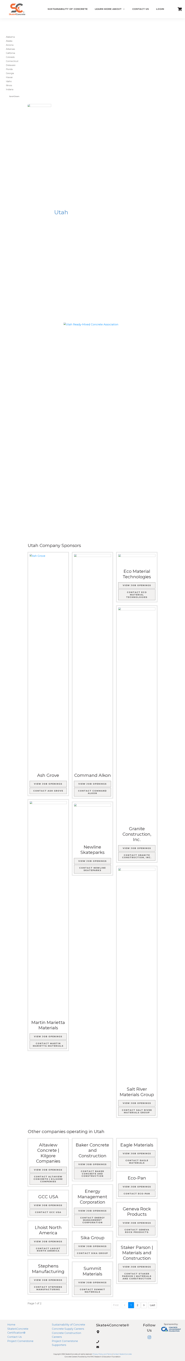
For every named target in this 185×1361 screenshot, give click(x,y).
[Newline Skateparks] (92, 823)
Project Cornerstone (20, 1341)
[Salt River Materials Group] (136, 976)
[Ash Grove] (48, 662)
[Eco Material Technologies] (136, 560)
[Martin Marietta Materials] (48, 909)
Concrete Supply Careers (68, 1328)
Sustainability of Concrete (68, 1324)
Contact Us (14, 1336)
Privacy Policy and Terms (102, 1354)
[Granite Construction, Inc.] (136, 715)
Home (11, 1324)
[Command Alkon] (92, 662)
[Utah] (39, 212)
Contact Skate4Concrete (122, 1354)
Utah (61, 212)
